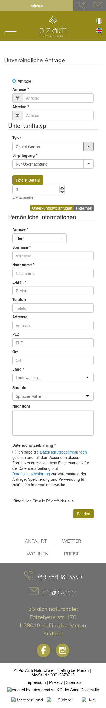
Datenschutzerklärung (31, 473)
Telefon (19, 299)
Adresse (19, 316)
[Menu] (10, 33)
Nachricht (21, 406)
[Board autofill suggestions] (88, 164)
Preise (72, 554)
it (99, 21)
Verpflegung (24, 155)
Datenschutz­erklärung (34, 445)
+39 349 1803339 (59, 577)
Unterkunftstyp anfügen (52, 208)
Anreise (20, 89)
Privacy (56, 682)
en (99, 30)
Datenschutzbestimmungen (63, 452)
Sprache (19, 387)
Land (18, 369)
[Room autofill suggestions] (88, 146)
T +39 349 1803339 (81, 5)
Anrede (20, 229)
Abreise (20, 106)
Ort (15, 351)
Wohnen (38, 554)
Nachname (23, 264)
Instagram (62, 650)
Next (100, 700)
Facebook (43, 650)
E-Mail (19, 282)
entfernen (84, 208)
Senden (83, 513)
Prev (5, 700)
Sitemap (73, 682)
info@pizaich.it (98, 5)
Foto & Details (28, 180)
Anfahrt (36, 541)
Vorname (21, 247)
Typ (16, 138)
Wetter (71, 541)
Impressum (36, 682)
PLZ (16, 334)
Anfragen (37, 5)
